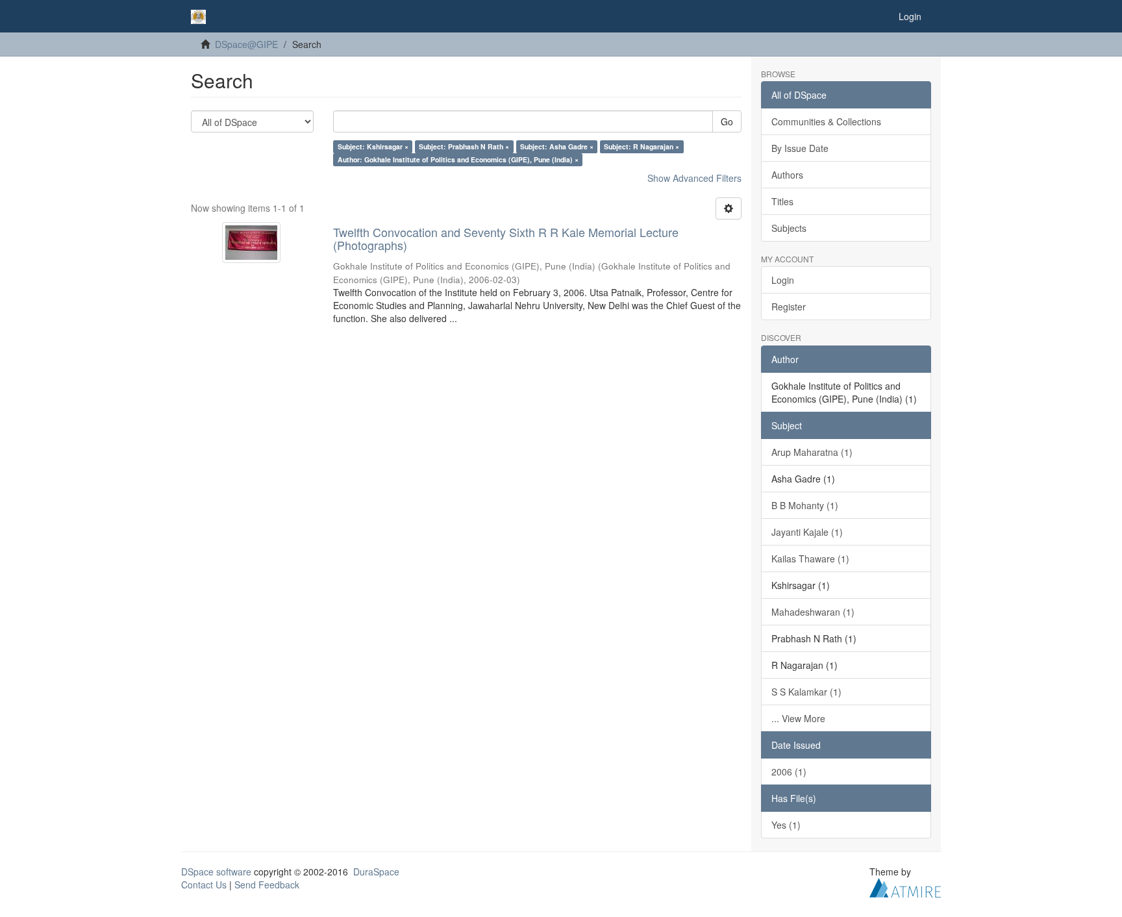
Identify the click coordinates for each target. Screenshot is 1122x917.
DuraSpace (376, 871)
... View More (798, 718)
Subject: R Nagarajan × (641, 146)
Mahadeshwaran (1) (812, 611)
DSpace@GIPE (246, 44)
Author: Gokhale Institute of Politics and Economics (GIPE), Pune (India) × (458, 159)
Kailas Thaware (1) (810, 558)
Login (782, 279)
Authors (787, 174)
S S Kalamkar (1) (806, 691)
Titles (782, 201)
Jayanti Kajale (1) (807, 531)
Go (727, 121)
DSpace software (216, 871)
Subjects (788, 227)
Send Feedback (266, 884)
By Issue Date (800, 148)
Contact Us (204, 884)
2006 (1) (788, 771)
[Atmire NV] (905, 885)
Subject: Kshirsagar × (373, 146)
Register (788, 306)
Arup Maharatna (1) (812, 452)
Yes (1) (786, 824)
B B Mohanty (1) (804, 505)
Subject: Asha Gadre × (556, 146)
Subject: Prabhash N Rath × (464, 146)
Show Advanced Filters (694, 177)
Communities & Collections (826, 121)
